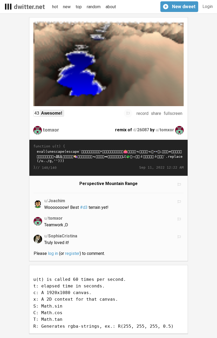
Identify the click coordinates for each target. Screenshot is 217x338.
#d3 (84, 207)
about (111, 6)
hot (55, 6)
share (156, 113)
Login (207, 6)
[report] (128, 113)
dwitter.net (29, 7)
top (79, 6)
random (94, 6)
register (72, 253)
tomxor (51, 130)
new (67, 6)
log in (53, 253)
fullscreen (173, 113)
